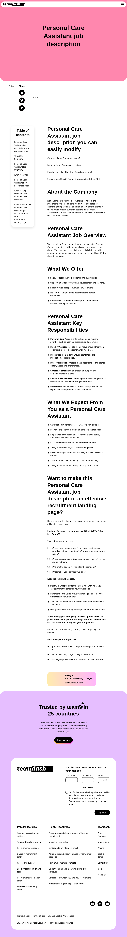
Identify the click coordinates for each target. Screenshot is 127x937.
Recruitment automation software (28, 879)
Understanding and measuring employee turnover (68, 870)
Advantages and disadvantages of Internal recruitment (68, 834)
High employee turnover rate (62, 862)
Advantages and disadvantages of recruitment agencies (70, 855)
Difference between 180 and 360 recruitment (70, 877)
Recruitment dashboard (28, 848)
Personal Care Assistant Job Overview (20, 167)
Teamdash (104, 827)
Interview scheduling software (27, 888)
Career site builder (25, 862)
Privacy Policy (23, 916)
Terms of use (39, 916)
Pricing (101, 848)
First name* (70, 775)
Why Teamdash (102, 834)
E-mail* (101, 775)
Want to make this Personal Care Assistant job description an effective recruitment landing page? (22, 213)
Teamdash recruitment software (28, 834)
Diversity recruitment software (27, 855)
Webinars (102, 874)
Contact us (103, 862)
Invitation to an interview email (63, 848)
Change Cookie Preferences (61, 916)
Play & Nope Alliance (63, 922)
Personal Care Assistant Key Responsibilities (21, 182)
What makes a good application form (66, 883)
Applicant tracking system (29, 842)
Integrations (103, 842)
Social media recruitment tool (29, 870)
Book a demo (101, 855)
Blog (100, 868)
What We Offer (21, 174)
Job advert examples (58, 842)
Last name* (87, 775)
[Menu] (123, 4)
